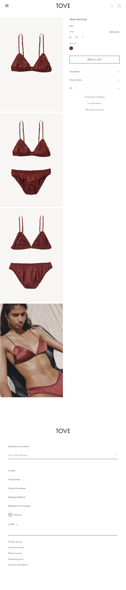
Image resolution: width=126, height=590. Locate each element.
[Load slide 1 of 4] (37, 391)
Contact (11, 471)
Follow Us (17, 515)
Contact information (18, 565)
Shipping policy (16, 559)
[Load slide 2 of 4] (44, 391)
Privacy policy (15, 542)
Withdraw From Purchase (19, 506)
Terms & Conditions (17, 488)
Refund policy (15, 553)
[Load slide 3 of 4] (50, 391)
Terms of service (16, 547)
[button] (6, 5)
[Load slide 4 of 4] (57, 391)
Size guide (114, 31)
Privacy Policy (14, 479)
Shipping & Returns (16, 497)
